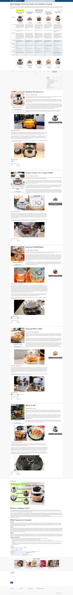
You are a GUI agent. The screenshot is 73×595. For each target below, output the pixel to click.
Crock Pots (36, 73)
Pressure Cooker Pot (34, 71)
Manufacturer (21, 394)
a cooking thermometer (56, 516)
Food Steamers (49, 71)
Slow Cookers (28, 71)
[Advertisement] (18, 81)
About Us (11, 588)
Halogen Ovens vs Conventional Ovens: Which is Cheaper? (23, 551)
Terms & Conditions (40, 588)
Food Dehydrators (22, 71)
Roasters (44, 71)
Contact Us (21, 588)
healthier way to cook (21, 515)
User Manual (14, 394)
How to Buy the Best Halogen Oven (19, 547)
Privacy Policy (30, 588)
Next (60, 563)
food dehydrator (44, 346)
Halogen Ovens (54, 71)
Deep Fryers (13, 71)
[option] (19, 564)
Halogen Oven (13, 550)
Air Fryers (17, 71)
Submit (12, 582)
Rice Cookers (40, 71)
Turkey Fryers (59, 71)
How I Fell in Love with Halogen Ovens (20, 552)
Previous (13, 563)
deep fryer (40, 288)
